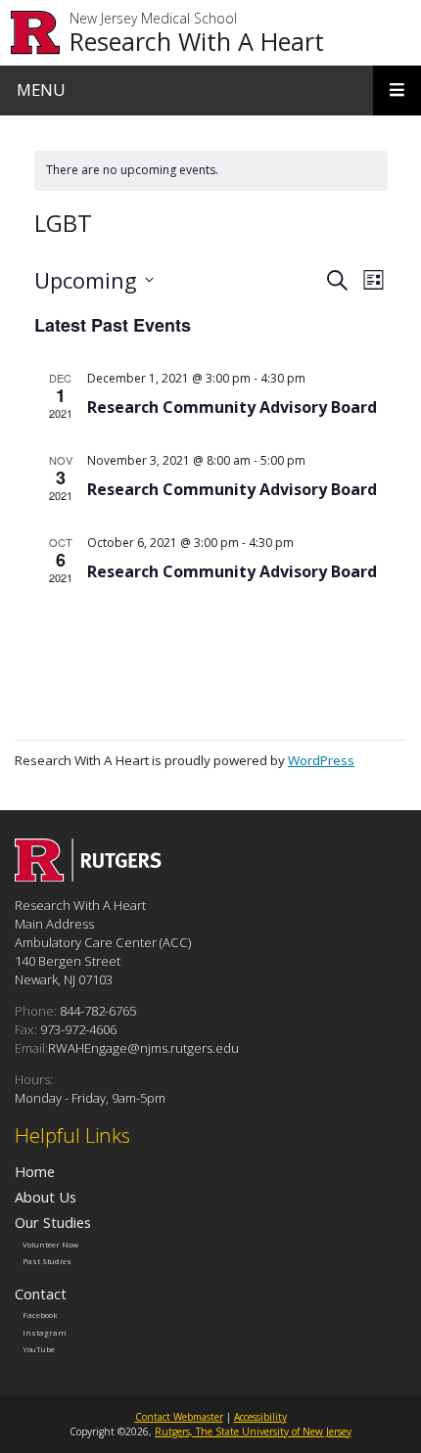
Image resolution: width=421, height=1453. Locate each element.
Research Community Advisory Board (232, 407)
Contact (41, 1293)
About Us (45, 1196)
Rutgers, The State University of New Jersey (253, 1431)
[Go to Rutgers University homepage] (36, 33)
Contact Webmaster (179, 1417)
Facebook (40, 1315)
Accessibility (260, 1417)
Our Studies (53, 1222)
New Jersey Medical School (153, 19)
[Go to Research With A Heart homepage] (88, 875)
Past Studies (47, 1261)
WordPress (321, 760)
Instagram (45, 1332)
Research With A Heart (197, 41)
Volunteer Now (50, 1244)
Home (35, 1171)
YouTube (39, 1349)
